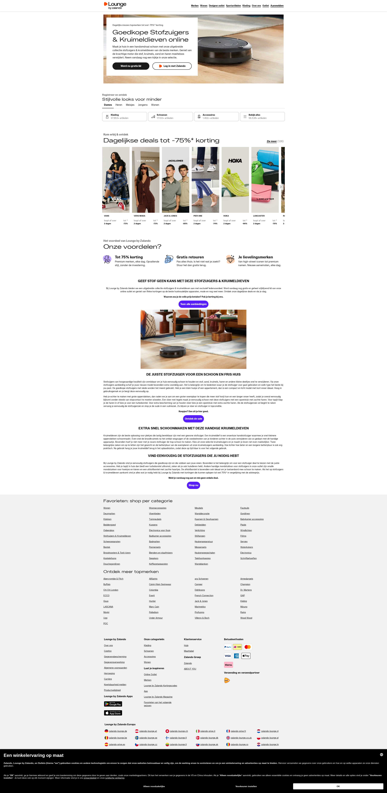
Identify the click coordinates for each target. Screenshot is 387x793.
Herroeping (109, 673)
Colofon (108, 651)
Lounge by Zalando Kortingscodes (160, 685)
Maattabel (189, 651)
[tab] (108, 105)
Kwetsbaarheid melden (115, 684)
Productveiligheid (112, 690)
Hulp (186, 645)
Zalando (188, 663)
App (146, 691)
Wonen (147, 662)
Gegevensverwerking (114, 662)
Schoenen (149, 651)
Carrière (108, 679)
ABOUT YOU (190, 669)
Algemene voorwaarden (115, 668)
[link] (277, 5)
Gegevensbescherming (115, 656)
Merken (147, 680)
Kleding (147, 645)
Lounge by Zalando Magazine (158, 697)
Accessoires (150, 656)
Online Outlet (150, 674)
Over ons (108, 645)
